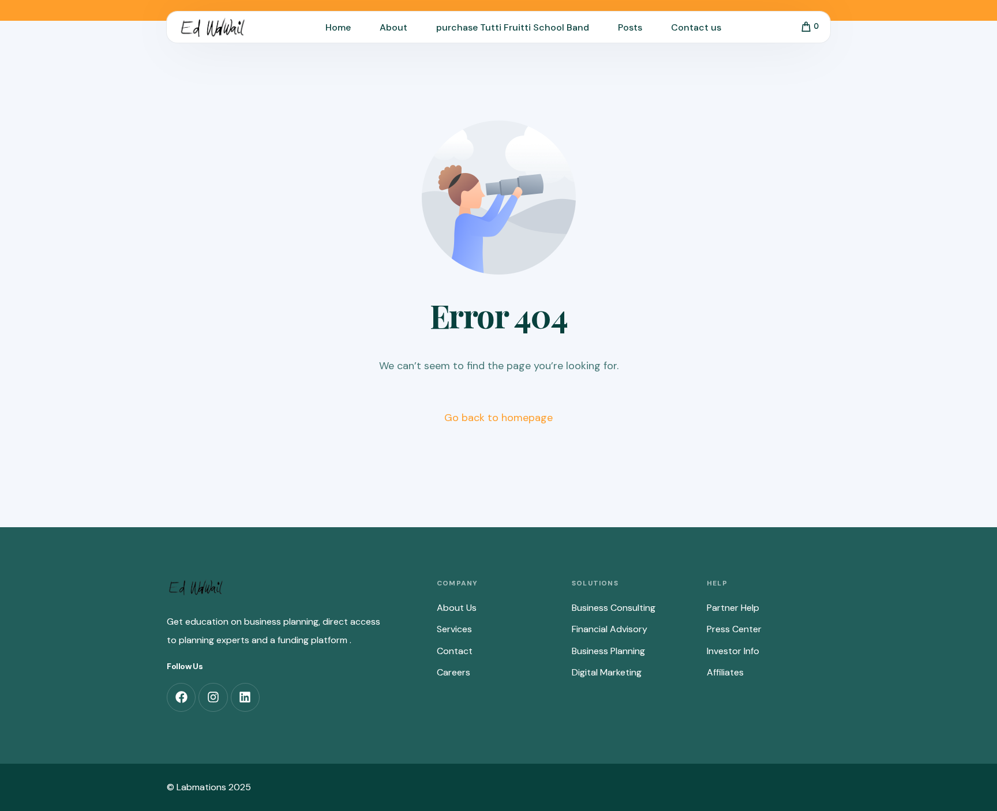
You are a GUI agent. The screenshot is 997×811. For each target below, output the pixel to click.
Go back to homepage (498, 418)
